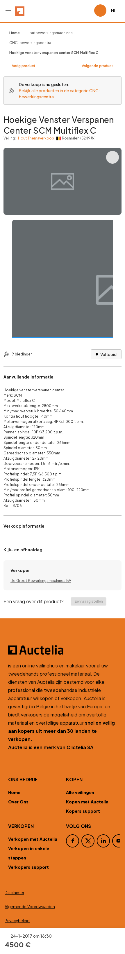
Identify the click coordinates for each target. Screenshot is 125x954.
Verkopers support (28, 867)
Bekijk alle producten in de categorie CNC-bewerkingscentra (60, 93)
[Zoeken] (73, 11)
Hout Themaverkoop (36, 138)
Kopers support (83, 811)
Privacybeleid (17, 920)
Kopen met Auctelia (87, 801)
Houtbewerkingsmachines (50, 33)
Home (14, 792)
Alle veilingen (80, 792)
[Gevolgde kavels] (87, 11)
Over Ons (18, 801)
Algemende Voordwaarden (30, 906)
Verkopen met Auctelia (32, 839)
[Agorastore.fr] (62, 650)
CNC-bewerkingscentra (30, 43)
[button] (8, 11)
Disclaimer (14, 892)
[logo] (19, 10)
